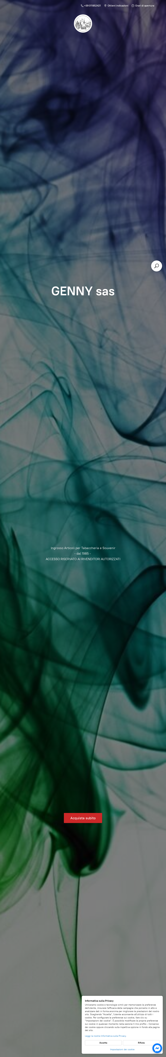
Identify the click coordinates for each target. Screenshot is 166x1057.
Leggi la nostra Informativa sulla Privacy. (105, 1036)
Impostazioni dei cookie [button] (122, 1049)
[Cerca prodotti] (157, 266)
